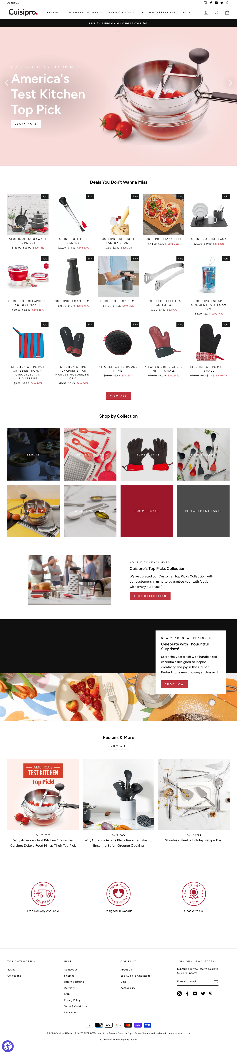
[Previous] (6, 82)
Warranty (69, 987)
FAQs (67, 993)
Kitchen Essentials (159, 12)
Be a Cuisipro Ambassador (136, 975)
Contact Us (71, 969)
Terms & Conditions (75, 1006)
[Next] (230, 82)
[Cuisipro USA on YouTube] (195, 993)
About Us (13, 2)
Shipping (69, 975)
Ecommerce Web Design (113, 1039)
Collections (14, 975)
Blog (123, 981)
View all (118, 395)
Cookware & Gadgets (84, 12)
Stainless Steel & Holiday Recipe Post (194, 840)
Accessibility (128, 987)
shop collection (150, 596)
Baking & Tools (122, 12)
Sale (186, 12)
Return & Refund (74, 981)
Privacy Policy (72, 1000)
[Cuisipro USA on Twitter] (203, 993)
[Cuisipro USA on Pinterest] (210, 993)
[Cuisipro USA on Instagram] (179, 993)
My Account (71, 1012)
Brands (52, 12)
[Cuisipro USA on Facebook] (187, 993)
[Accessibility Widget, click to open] (8, 1046)
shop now (174, 684)
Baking (11, 969)
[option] (118, 23)
